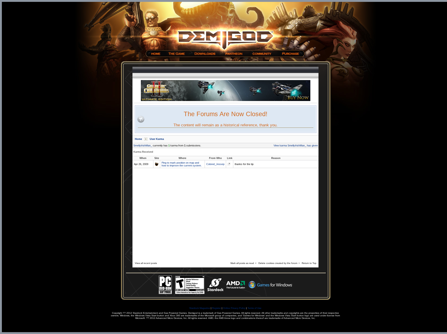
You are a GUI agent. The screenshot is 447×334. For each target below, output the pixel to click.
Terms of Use (254, 308)
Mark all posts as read (242, 263)
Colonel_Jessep (215, 164)
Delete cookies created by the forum (277, 263)
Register (216, 308)
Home (138, 139)
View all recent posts (146, 263)
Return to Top (309, 263)
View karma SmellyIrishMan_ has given (296, 145)
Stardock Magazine (199, 308)
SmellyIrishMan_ (142, 145)
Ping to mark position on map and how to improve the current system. (182, 164)
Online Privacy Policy (234, 308)
